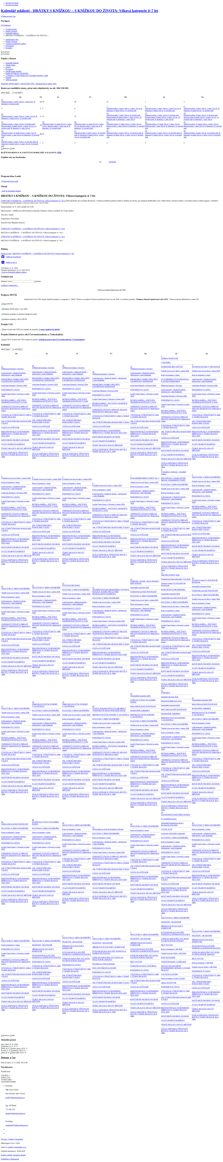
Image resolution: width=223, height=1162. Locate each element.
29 (146, 131)
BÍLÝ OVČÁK (136, 962)
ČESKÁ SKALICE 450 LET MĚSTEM (16, 448)
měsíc (3, 93)
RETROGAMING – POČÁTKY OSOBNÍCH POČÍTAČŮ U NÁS (14, 401)
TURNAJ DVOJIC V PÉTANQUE (206, 367)
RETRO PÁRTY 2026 (170, 575)
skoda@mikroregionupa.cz (15, 1113)
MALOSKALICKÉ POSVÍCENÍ (143, 706)
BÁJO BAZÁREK (168, 958)
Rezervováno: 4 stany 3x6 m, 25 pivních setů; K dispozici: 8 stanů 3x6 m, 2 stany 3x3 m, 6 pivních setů (89, 135)
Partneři (8, 78)
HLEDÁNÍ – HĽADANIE (42, 945)
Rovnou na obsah (12, 3)
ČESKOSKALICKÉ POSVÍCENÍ (143, 592)
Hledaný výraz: (6, 281)
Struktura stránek (19, 1155)
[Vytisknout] (6, 25)
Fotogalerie (10, 46)
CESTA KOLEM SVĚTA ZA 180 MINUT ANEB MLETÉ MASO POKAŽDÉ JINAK (109, 709)
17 (2, 122)
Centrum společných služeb (16, 44)
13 (93, 588)
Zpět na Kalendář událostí (11, 272)
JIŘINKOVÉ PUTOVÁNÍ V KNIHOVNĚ (108, 947)
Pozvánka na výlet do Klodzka (103, 964)
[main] (111, 229)
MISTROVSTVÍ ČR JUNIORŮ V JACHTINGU (111, 715)
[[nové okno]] (12, 1139)
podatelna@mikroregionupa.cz (17, 1125)
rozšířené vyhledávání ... (10, 285)
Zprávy (8, 67)
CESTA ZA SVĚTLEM (10, 427)
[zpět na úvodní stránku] (8, 16)
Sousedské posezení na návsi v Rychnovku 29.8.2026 (172, 824)
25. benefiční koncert (169, 819)
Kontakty (9, 48)
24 (2, 131)
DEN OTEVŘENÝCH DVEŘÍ (104, 968)
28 (107, 131)
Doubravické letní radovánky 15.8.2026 (175, 579)
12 (63, 583)
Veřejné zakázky (12, 80)
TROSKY (166, 693)
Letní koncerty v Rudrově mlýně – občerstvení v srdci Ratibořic (14, 374)
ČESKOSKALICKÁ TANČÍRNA (143, 966)
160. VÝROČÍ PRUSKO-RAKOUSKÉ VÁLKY (42, 421)
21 (107, 122)
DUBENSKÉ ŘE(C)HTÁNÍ (172, 367)
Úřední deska (10, 65)
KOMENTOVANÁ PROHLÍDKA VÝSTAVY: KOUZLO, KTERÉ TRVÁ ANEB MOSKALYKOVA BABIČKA (111, 592)
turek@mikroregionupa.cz (15, 1098)
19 (43, 122)
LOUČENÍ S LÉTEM (169, 974)
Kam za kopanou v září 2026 (171, 949)
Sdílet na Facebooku (13, 257)
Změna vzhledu (6, 1155)
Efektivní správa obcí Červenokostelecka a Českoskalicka (61, 340)
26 (63, 823)
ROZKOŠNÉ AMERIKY (140, 710)
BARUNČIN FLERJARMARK (173, 590)
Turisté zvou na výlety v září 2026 (173, 953)
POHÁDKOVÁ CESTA (10, 390)
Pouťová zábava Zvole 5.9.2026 (173, 978)
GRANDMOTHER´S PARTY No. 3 (145, 478)
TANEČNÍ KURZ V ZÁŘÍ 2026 (173, 962)
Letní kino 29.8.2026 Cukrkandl (173, 833)
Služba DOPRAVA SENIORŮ (17, 73)
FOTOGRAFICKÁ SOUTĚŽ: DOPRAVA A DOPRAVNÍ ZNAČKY (46, 956)
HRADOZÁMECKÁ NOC (171, 701)
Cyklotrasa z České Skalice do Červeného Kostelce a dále (27, 76)
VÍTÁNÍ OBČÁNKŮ (72, 585)
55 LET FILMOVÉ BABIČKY (13, 444)
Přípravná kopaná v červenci (13, 369)
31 (2, 140)
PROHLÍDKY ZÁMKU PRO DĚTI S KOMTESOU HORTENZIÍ (15, 380)
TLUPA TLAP (166, 829)
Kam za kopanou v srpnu (170, 375)
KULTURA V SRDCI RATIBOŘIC (174, 484)
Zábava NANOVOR (170, 358)
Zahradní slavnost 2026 (169, 697)
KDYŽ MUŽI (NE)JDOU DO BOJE (15, 440)
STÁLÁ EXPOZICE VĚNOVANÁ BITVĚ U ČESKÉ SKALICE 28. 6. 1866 (14, 455)
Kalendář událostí (12, 33)
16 (184, 113)
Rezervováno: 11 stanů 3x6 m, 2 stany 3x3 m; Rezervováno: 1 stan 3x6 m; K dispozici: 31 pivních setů (57, 126)
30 (184, 131)
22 (146, 122)
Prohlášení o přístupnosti (10, 1159)
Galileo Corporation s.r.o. (17, 1147)
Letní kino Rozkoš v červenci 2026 (14, 386)
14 (107, 113)
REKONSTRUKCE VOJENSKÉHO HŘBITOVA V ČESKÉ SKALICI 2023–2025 (15, 434)
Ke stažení (9, 69)
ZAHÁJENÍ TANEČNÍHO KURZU (176, 815)
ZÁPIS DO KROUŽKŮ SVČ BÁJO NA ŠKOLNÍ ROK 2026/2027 (76, 960)
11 (33, 585)
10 (2, 114)
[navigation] (111, 69)
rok (16, 93)
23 (184, 122)
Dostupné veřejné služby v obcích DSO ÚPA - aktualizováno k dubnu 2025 (29, 84)
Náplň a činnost (11, 31)
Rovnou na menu (12, 5)
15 (146, 113)
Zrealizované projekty (14, 71)
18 (33, 702)
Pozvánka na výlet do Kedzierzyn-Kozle (108, 829)
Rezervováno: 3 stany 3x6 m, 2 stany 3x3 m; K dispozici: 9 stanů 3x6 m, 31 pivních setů (125, 110)
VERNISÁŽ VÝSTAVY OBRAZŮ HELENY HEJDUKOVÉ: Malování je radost (15, 408)
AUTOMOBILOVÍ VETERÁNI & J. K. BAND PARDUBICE (175, 380)
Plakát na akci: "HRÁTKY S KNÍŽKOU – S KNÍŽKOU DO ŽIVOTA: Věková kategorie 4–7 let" (37, 254)
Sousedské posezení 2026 (139, 588)
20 (75, 122)
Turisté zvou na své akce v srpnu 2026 (175, 371)
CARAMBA (166, 362)
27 (2, 100)
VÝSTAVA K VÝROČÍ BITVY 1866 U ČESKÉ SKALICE (46, 415)
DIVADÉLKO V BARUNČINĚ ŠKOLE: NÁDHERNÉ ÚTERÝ (173, 479)
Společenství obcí (12, 39)
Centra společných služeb (49, 329)
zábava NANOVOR (168, 983)
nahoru (23, 272)
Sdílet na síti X (11, 262)
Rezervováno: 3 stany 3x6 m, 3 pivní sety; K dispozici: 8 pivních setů (18, 103)
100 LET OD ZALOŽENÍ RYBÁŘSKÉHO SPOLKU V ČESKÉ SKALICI (175, 968)
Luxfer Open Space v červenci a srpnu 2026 (108, 399)
